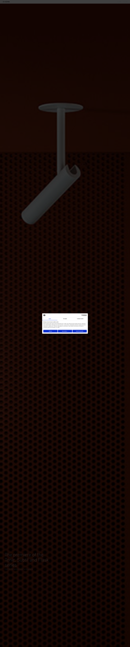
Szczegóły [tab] (65, 318)
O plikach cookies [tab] (80, 318)
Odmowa (50, 331)
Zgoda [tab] (50, 318)
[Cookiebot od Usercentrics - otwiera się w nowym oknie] (82, 315)
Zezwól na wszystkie (79, 331)
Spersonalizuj (64, 331)
